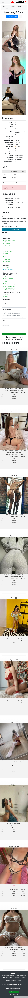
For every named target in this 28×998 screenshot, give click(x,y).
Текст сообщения (6, 309)
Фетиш (6, 258)
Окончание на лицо (10, 288)
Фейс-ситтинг (8, 261)
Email (3, 320)
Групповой (7, 245)
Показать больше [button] (14, 229)
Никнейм (4, 303)
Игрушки (7, 253)
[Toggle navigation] (3, 2)
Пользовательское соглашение (14, 988)
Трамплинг (7, 259)
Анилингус (7, 267)
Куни (6, 281)
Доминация (8, 254)
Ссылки (13, 973)
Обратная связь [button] (14, 991)
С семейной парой (10, 285)
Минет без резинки (10, 276)
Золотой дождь (9, 269)
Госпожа (7, 250)
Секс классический (10, 240)
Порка (6, 256)
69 (5, 283)
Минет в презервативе (11, 242)
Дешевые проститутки (21, 997)
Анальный (7, 243)
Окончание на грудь (10, 286)
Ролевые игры (8, 251)
